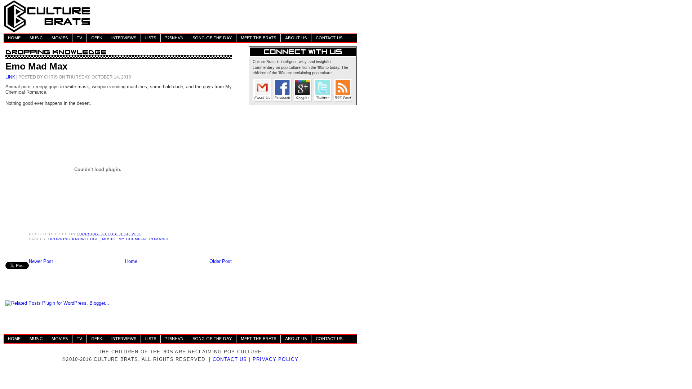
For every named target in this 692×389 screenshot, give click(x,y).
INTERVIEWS (123, 38)
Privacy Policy (275, 359)
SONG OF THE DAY (212, 38)
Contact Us (230, 359)
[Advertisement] (225, 16)
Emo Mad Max (36, 66)
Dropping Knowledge (73, 239)
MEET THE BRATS (258, 38)
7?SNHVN (174, 38)
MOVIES (60, 38)
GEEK (96, 38)
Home (131, 261)
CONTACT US (329, 38)
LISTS (150, 38)
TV (79, 38)
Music (108, 239)
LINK (10, 77)
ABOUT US (296, 38)
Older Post (220, 261)
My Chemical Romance (144, 239)
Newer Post (41, 261)
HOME (14, 38)
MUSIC (36, 38)
